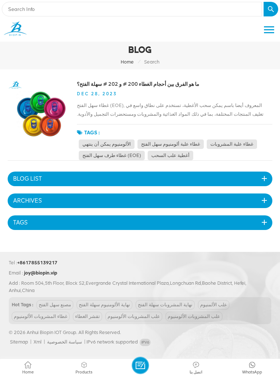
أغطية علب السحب (170, 155)
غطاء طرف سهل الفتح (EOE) (111, 155)
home (127, 62)
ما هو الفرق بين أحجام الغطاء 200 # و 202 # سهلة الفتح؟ (138, 84)
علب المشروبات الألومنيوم (134, 316)
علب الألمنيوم (213, 304)
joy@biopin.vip (40, 273)
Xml (38, 342)
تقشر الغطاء (87, 316)
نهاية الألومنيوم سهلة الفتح (104, 304)
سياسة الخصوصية (64, 342)
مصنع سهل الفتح (55, 304)
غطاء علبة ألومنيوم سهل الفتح (170, 144)
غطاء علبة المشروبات (231, 144)
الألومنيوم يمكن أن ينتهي (106, 144)
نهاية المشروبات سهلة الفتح (165, 304)
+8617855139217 (37, 262)
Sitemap (19, 342)
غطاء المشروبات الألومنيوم (40, 316)
